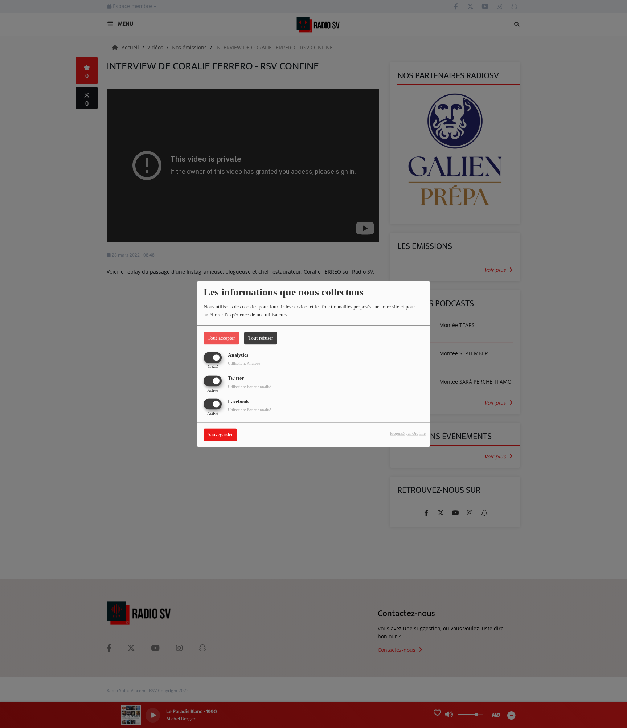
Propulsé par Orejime (408, 434)
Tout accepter (221, 338)
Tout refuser (260, 338)
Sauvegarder (220, 435)
